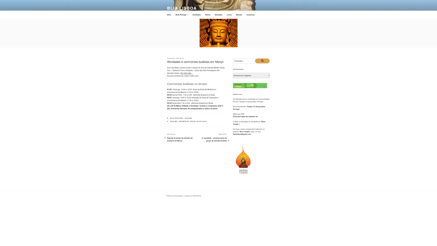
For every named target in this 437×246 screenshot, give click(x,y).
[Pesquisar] (262, 61)
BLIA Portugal (181, 15)
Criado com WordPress (193, 196)
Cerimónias (184, 121)
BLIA (182, 58)
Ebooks (239, 15)
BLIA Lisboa (182, 8)
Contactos (250, 15)
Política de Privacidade (174, 196)
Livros (229, 15)
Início (169, 15)
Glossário (218, 15)
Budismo (188, 118)
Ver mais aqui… (186, 73)
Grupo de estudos (198, 121)
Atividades (196, 15)
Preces (207, 15)
